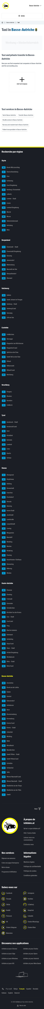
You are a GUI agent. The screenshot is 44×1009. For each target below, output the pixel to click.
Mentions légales (29, 862)
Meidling (7, 542)
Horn (6, 710)
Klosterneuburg (10, 714)
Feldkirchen (8, 334)
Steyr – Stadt (9, 648)
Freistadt (7, 599)
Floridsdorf (8, 497)
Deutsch (17, 993)
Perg (6, 626)
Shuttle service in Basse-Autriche (12, 120)
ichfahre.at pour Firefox (30, 949)
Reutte (7, 453)
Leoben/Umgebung (11, 208)
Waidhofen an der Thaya (12, 786)
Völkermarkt (8, 366)
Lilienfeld (8, 732)
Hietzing (7, 506)
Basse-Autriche (10, 22)
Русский (9, 989)
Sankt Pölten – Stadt (11, 754)
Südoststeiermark (10, 221)
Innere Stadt (8, 511)
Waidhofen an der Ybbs (12, 790)
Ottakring (8, 551)
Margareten (8, 533)
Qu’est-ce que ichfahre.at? (32, 828)
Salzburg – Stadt (10, 304)
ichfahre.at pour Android (31, 958)
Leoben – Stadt (9, 199)
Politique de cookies (30, 871)
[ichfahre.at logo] (5, 5)
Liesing (7, 528)
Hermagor (8, 339)
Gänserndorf (9, 701)
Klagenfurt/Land (10, 348)
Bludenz (7, 396)
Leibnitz (7, 194)
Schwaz (7, 458)
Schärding (8, 639)
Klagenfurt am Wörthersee (13, 343)
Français (22, 989)
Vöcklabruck (8, 657)
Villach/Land (9, 370)
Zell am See (8, 317)
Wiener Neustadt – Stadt (12, 781)
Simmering (8, 564)
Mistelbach (8, 745)
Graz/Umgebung (10, 185)
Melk (6, 741)
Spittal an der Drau (10, 352)
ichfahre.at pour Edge (8, 954)
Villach (7, 361)
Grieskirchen (9, 608)
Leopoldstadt (9, 524)
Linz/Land (8, 621)
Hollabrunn (8, 705)
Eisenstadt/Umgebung (12, 251)
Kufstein (7, 440)
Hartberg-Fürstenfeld (11, 190)
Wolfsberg (8, 375)
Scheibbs (7, 763)
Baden (7, 692)
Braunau (7, 590)
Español (28, 989)
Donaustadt (8, 488)
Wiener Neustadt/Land (12, 777)
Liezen (7, 203)
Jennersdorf (8, 260)
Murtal (7, 212)
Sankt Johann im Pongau (12, 300)
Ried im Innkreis (10, 630)
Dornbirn (7, 401)
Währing (7, 569)
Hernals (7, 502)
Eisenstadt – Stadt (10, 247)
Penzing (7, 555)
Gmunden (8, 603)
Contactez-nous (29, 844)
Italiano (4, 993)
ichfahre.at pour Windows (10, 958)
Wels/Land (8, 666)
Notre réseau (6, 867)
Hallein (7, 295)
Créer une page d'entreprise (10, 863)
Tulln (6, 772)
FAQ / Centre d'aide (30, 833)
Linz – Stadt (8, 617)
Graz (6, 176)
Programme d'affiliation (9, 872)
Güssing (7, 256)
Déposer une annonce (8, 858)
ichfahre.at (19, 1002)
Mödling (7, 737)
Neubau (7, 546)
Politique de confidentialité (32, 866)
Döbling (7, 484)
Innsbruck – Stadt (11, 422)
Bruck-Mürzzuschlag (11, 167)
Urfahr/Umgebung (10, 653)
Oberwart (7, 278)
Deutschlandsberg (10, 172)
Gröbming (8, 181)
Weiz (6, 230)
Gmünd (7, 696)
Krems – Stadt (9, 728)
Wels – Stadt (9, 661)
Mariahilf (7, 537)
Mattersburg (9, 265)
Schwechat (8, 768)
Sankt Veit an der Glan (11, 357)
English (10, 993)
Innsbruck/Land (10, 427)
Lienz (6, 449)
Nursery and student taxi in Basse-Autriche (15, 125)
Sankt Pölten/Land (10, 759)
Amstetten (8, 683)
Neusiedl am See (10, 269)
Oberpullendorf (9, 274)
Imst (6, 431)
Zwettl (7, 794)
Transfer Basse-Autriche (26, 115)
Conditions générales (30, 875)
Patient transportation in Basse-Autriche (14, 129)
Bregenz (7, 392)
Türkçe (16, 989)
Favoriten (8, 493)
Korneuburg (8, 719)
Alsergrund (8, 475)
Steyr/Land (8, 644)
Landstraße (8, 519)
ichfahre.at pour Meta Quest (32, 963)
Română (35, 989)
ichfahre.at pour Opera (30, 954)
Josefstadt (8, 515)
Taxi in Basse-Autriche (9, 115)
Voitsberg (8, 225)
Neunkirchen (9, 750)
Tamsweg (7, 313)
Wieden (7, 573)
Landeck (7, 444)
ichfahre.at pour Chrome (9, 949)
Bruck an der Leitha (11, 687)
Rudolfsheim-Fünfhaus (12, 560)
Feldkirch (8, 405)
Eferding (7, 594)
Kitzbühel (8, 435)
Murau (7, 216)
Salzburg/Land (9, 308)
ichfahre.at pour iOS (8, 963)
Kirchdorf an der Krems (12, 612)
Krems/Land (9, 723)
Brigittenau (8, 479)
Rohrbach (8, 635)
